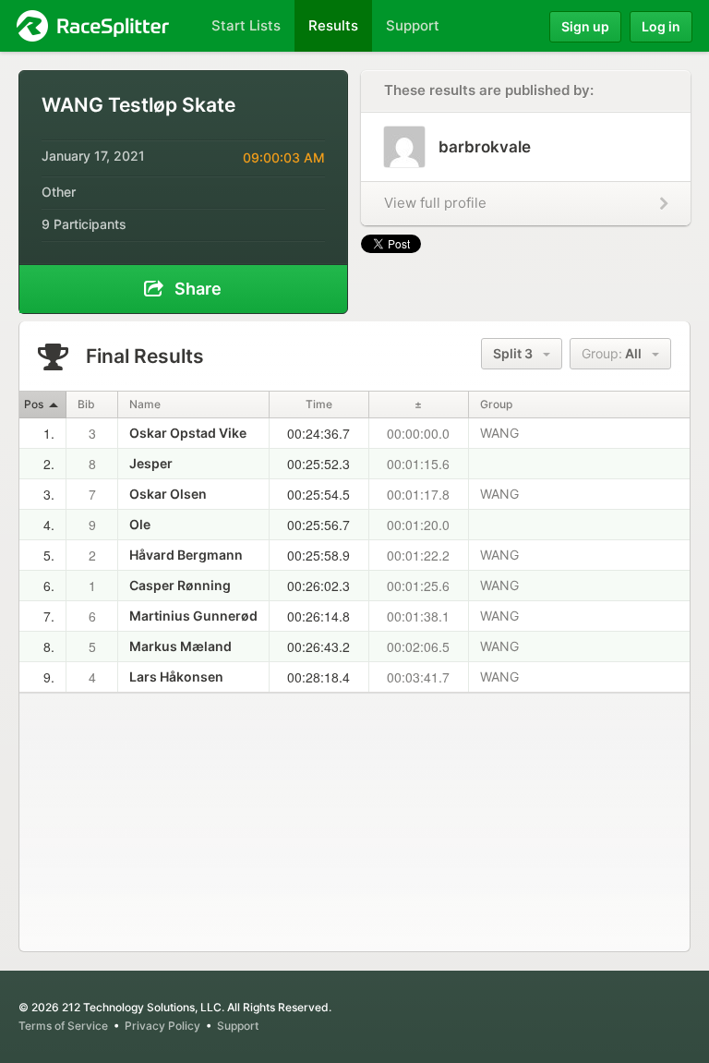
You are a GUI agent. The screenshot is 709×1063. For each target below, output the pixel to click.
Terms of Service (63, 1026)
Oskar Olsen (168, 493)
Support (237, 1026)
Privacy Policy (162, 1026)
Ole (139, 524)
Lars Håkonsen (176, 676)
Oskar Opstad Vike (187, 433)
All (616, 353)
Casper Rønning (180, 585)
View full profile (435, 202)
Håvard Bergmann (186, 554)
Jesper (151, 463)
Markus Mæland (180, 646)
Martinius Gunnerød (193, 615)
